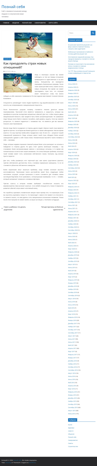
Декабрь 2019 (72, 255)
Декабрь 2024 (72, 127)
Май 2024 (71, 146)
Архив (70, 425)
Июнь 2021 (71, 208)
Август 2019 (72, 264)
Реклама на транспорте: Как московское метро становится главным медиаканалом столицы (81, 66)
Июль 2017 (71, 339)
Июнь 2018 (71, 305)
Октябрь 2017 (72, 330)
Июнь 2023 (71, 174)
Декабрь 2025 (72, 96)
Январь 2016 (72, 395)
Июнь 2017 (71, 342)
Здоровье (71, 428)
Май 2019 (71, 270)
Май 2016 (71, 382)
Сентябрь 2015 (73, 407)
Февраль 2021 (72, 215)
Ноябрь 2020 (72, 224)
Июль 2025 (71, 106)
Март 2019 (71, 277)
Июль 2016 (71, 376)
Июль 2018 (71, 302)
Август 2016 (72, 373)
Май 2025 (71, 112)
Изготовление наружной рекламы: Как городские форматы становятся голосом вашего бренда (81, 59)
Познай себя (13, 6)
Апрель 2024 (72, 149)
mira (14, 71)
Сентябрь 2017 (73, 333)
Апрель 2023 (72, 180)
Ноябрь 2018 (72, 289)
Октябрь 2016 (72, 367)
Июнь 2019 (71, 267)
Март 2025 (71, 118)
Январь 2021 (72, 218)
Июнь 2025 (71, 109)
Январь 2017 (72, 358)
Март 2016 (71, 389)
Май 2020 (71, 243)
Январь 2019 (72, 283)
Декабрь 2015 (72, 398)
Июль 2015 (71, 414)
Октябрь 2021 (72, 199)
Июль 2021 (71, 205)
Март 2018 (71, 314)
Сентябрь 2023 (73, 168)
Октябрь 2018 (72, 292)
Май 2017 (71, 345)
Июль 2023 (71, 171)
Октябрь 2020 (72, 227)
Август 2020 (72, 233)
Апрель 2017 (72, 348)
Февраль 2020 (72, 252)
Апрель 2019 (72, 274)
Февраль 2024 (72, 155)
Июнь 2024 (71, 143)
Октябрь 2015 (72, 404)
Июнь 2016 (71, 379)
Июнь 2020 (71, 239)
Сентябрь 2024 (73, 137)
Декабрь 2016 (72, 361)
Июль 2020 (71, 236)
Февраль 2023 (72, 187)
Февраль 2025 (72, 121)
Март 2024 (71, 152)
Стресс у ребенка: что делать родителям (15, 208)
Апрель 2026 (72, 87)
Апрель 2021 (72, 211)
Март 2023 (71, 183)
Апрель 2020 (72, 246)
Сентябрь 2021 (73, 202)
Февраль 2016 (72, 392)
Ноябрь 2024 (72, 131)
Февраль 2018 (72, 317)
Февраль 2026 (72, 90)
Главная (6, 23)
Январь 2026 (72, 93)
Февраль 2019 (72, 280)
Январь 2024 (72, 159)
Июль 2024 (71, 140)
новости (70, 431)
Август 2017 (72, 336)
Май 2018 (71, 308)
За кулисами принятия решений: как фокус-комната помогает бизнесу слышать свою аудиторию (80, 47)
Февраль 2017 (72, 354)
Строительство (73, 446)
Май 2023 (71, 177)
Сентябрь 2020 (73, 230)
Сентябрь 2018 (73, 295)
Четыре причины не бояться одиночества (52, 208)
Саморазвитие (40, 23)
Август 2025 (72, 103)
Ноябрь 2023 (72, 165)
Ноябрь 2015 (72, 401)
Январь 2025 (72, 124)
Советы (70, 443)
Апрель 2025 (72, 115)
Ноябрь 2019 (72, 258)
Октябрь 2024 (72, 134)
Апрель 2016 (72, 386)
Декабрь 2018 (72, 286)
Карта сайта (53, 23)
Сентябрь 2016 (73, 370)
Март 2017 (71, 351)
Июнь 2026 (71, 84)
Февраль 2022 (72, 193)
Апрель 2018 (72, 311)
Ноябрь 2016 (72, 364)
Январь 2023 (72, 190)
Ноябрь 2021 (72, 196)
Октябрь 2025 (72, 99)
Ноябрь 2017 (72, 326)
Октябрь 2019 (72, 261)
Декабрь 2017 (72, 323)
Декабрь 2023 (72, 162)
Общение (15, 23)
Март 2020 (71, 249)
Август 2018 (72, 298)
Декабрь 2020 (72, 221)
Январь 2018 (72, 320)
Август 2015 (72, 410)
